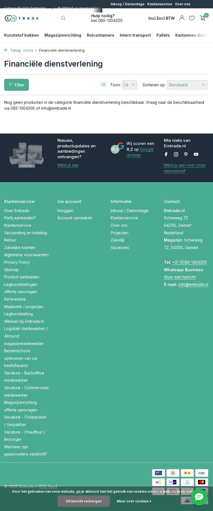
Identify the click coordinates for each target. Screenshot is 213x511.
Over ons (182, 4)
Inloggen (65, 210)
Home (29, 50)
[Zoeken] (63, 18)
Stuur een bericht (180, 277)
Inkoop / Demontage (127, 4)
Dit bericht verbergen (84, 501)
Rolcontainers (100, 35)
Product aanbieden (21, 277)
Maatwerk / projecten (24, 306)
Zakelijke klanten (19, 247)
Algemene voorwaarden (26, 254)
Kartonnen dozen (192, 35)
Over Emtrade (16, 210)
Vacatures (153, 12)
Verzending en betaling (25, 232)
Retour (10, 240)
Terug (15, 50)
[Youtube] (196, 154)
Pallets (163, 35)
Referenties (15, 299)
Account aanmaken (74, 217)
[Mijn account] (181, 18)
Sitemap (11, 269)
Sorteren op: (154, 84)
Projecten (119, 12)
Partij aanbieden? (20, 217)
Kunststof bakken (21, 35)
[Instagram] (176, 154)
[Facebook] (166, 154)
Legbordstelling (18, 313)
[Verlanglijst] (192, 18)
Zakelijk (136, 12)
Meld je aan (68, 165)
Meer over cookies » (134, 501)
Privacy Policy (17, 262)
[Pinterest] (186, 154)
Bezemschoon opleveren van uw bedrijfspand (20, 358)
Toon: (115, 84)
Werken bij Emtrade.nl (24, 321)
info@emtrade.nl (193, 284)
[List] (103, 84)
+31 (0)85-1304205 (189, 262)
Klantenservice (159, 4)
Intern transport (135, 35)
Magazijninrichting (62, 35)
